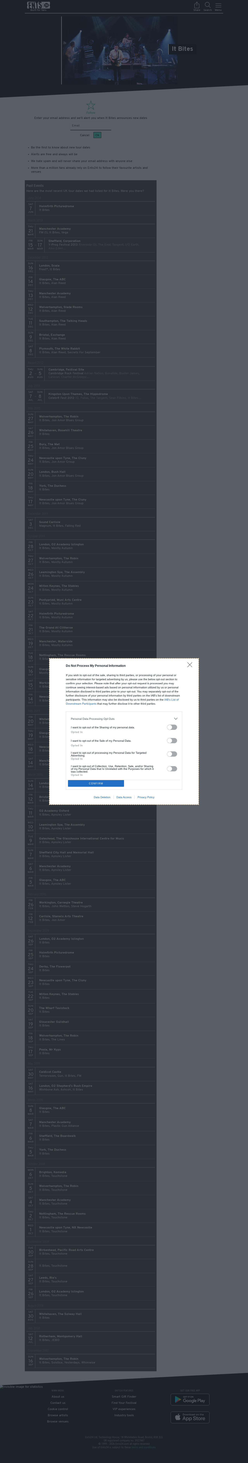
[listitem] (124, 719)
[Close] (191, 666)
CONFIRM (96, 783)
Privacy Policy (146, 797)
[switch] (172, 727)
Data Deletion (102, 797)
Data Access (124, 797)
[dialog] (124, 731)
